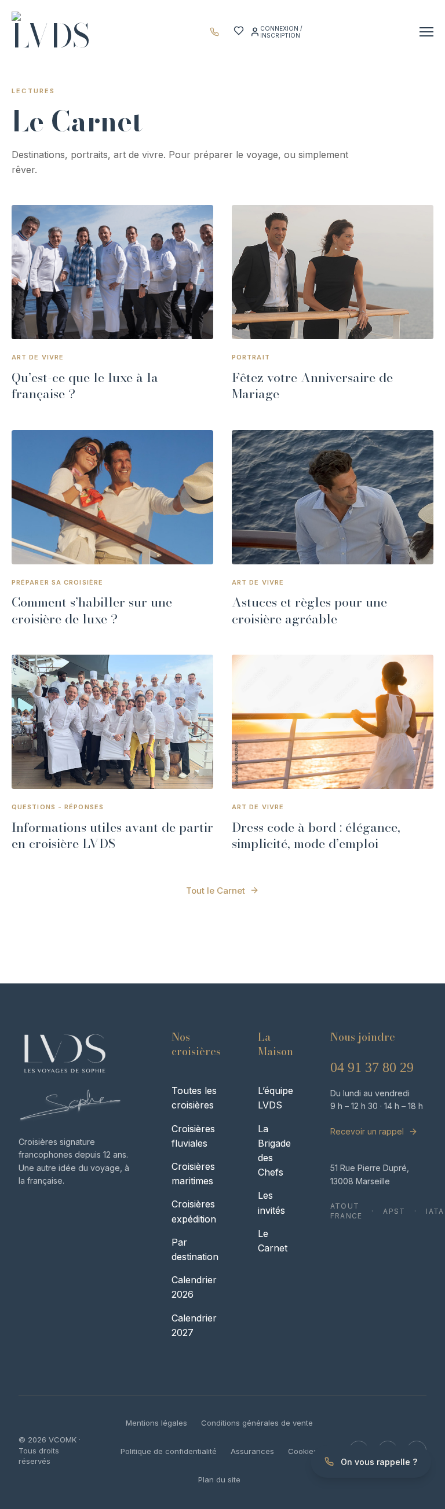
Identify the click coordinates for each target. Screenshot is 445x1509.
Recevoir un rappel (367, 1131)
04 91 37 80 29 (372, 1067)
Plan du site (219, 1479)
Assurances (252, 1451)
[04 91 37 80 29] (217, 32)
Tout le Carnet (215, 890)
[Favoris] (239, 34)
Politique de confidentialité (169, 1451)
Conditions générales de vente (257, 1422)
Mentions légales (156, 1422)
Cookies (303, 1451)
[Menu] (426, 31)
